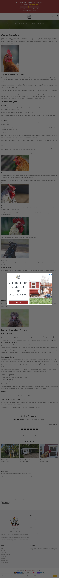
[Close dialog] (50, 275)
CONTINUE (18, 302)
